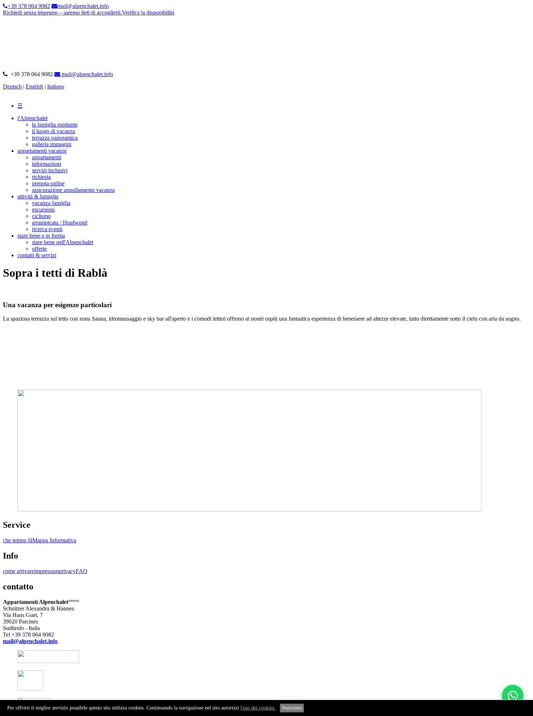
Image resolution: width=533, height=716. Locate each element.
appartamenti (46, 157)
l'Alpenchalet (32, 118)
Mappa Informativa (54, 540)
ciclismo (41, 216)
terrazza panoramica (55, 138)
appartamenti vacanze (42, 151)
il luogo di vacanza (53, 131)
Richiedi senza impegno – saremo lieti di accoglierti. (62, 12)
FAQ (81, 571)
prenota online (48, 183)
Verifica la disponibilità (148, 12)
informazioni (46, 164)
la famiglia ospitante (55, 125)
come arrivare (18, 571)
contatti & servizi (36, 255)
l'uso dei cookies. (258, 708)
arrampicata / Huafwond (59, 222)
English (34, 86)
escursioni (43, 209)
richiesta (41, 177)
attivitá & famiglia (37, 196)
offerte (39, 249)
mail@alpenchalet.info (86, 74)
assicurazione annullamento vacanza (73, 190)
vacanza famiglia (51, 203)
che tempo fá (17, 540)
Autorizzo (292, 708)
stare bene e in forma (41, 236)
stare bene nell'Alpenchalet (62, 242)
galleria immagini (51, 144)
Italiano (55, 86)
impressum (46, 571)
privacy (67, 571)
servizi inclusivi (49, 170)
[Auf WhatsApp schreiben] (512, 695)
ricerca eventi (47, 229)
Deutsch (12, 86)
